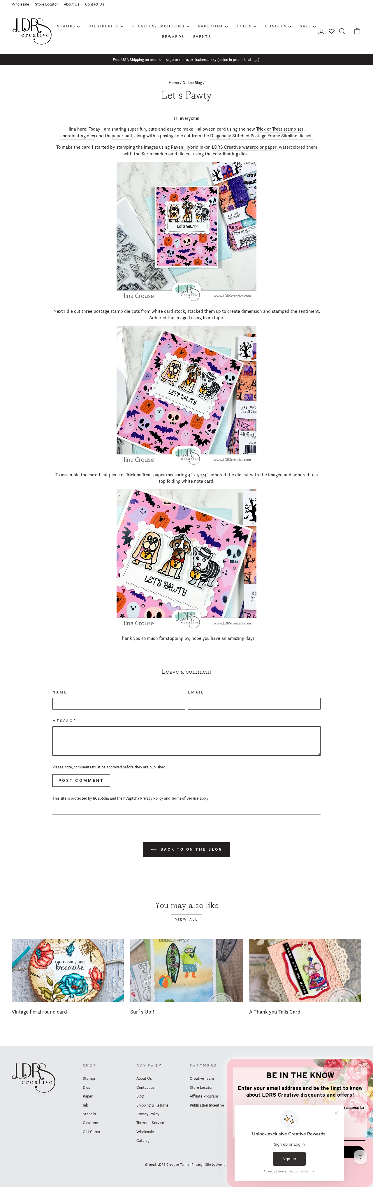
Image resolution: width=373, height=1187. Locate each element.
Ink (85, 1105)
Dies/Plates (104, 26)
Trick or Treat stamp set (279, 129)
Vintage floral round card (39, 1012)
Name (59, 692)
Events (202, 36)
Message (64, 721)
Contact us (145, 1087)
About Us (71, 4)
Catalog (142, 1140)
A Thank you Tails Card (274, 1012)
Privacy (197, 1164)
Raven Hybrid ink (188, 147)
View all (186, 919)
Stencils (89, 1114)
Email (196, 692)
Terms (184, 1164)
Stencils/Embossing (158, 26)
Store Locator (46, 4)
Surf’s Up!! (142, 1012)
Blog (140, 1096)
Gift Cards (91, 1131)
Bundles (276, 26)
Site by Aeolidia (216, 1164)
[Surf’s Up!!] (186, 970)
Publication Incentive (207, 1105)
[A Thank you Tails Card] (305, 970)
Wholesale (20, 4)
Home (174, 82)
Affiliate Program (204, 1096)
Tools (244, 26)
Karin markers (156, 154)
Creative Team (202, 1078)
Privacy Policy (151, 798)
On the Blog (192, 82)
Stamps (66, 26)
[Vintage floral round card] (68, 970)
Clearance (91, 1122)
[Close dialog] (366, 1065)
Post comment (81, 780)
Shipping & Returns (152, 1105)
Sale (305, 26)
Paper (88, 1096)
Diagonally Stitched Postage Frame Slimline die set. (261, 135)
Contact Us (94, 4)
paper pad (122, 135)
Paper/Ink (211, 26)
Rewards (173, 36)
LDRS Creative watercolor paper (244, 147)
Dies (86, 1087)
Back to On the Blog (191, 849)
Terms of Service (185, 798)
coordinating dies (77, 135)
